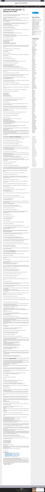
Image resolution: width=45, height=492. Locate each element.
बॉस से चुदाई (33, 102)
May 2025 (33, 146)
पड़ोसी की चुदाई (33, 90)
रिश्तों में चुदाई (16, 458)
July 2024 (33, 157)
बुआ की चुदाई (33, 100)
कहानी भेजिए (39, 6)
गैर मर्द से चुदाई (33, 63)
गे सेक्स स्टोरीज (33, 62)
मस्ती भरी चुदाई (33, 108)
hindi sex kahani (8, 461)
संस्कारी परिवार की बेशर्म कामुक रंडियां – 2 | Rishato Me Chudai (12, 454)
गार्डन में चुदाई (33, 61)
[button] (42, 7)
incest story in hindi (20, 461)
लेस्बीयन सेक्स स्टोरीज (34, 120)
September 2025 (34, 141)
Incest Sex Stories (20, 6)
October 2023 (34, 166)
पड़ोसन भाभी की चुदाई (34, 88)
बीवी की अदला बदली (34, 99)
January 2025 (34, 150)
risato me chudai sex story (19, 462)
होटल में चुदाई (33, 132)
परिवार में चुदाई (33, 91)
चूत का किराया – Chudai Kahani (36, 21)
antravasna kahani (6, 459)
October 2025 (34, 140)
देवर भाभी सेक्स (33, 81)
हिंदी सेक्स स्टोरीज (19, 458)
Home (4, 6)
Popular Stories (27, 6)
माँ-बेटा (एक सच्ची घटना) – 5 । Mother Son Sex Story (11, 456)
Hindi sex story (16, 461)
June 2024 (33, 158)
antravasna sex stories (11, 459)
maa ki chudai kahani (8, 462)
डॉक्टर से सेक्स (33, 79)
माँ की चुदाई (8, 458)
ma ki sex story (25, 461)
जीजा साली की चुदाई (34, 73)
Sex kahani (23, 462)
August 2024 (34, 156)
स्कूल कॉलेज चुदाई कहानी (34, 128)
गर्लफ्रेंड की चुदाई (34, 60)
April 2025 (33, 147)
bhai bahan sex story (25, 459)
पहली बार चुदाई (33, 92)
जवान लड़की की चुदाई (34, 72)
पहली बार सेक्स (33, 93)
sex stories (26, 462)
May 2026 (33, 138)
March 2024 (33, 160)
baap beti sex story (16, 459)
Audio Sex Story (14, 6)
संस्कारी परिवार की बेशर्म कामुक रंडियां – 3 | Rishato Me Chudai (12, 455)
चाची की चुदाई (33, 69)
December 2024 (34, 151)
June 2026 (33, 137)
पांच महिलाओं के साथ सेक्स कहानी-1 (35, 24)
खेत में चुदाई (33, 59)
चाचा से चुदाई (33, 68)
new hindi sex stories (13, 462)
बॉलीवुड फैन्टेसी (33, 101)
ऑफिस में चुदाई (33, 51)
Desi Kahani (31, 6)
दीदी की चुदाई (33, 80)
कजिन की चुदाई (33, 52)
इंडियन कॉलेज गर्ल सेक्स (34, 49)
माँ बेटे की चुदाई (10, 458)
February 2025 (34, 149)
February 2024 (34, 161)
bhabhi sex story (21, 459)
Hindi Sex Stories (8, 6)
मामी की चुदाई (33, 111)
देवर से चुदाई (33, 82)
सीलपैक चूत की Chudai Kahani (35, 25)
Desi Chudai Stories (22, 2)
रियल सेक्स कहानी (13, 458)
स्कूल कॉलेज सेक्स (34, 129)
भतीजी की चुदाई (33, 103)
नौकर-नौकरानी (33, 83)
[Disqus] (16, 475)
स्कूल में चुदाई (33, 130)
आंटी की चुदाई (33, 48)
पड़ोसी (32, 89)
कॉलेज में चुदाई (33, 58)
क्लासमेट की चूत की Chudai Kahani (36, 26)
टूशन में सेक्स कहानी (34, 78)
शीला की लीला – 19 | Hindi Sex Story (7, 464)
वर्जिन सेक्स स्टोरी (34, 121)
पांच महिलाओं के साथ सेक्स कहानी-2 (35, 23)
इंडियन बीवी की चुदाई (34, 50)
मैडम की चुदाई (33, 113)
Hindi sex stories (12, 461)
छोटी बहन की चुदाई (34, 70)
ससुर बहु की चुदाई (34, 122)
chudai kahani (34, 41)
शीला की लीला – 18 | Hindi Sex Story (7, 463)
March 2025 (33, 148)
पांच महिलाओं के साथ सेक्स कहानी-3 (35, 22)
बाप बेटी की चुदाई (5, 458)
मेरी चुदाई (33, 112)
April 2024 (33, 159)
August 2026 (34, 136)
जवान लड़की (33, 71)
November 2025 (34, 139)
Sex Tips (35, 6)
